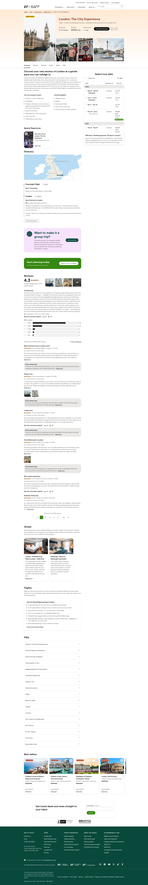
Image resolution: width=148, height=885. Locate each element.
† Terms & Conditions (62, 877)
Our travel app (68, 847)
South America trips (50, 842)
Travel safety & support (71, 844)
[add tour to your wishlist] (112, 29)
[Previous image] (43, 772)
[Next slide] (123, 776)
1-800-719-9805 (29, 842)
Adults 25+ (107, 844)
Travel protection (69, 839)
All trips (46, 853)
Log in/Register (115, 3)
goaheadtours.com (50, 860)
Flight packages (69, 836)
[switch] (26, 133)
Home (26, 12)
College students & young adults (114, 842)
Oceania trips (48, 850)
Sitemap (81, 877)
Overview (27, 65)
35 (64, 517)
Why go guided (88, 842)
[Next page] (68, 517)
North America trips (50, 839)
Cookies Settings (88, 877)
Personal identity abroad (71, 850)
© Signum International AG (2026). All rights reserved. (109, 877)
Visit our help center (92, 3)
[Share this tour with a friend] (116, 29)
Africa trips (47, 844)
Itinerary (35, 65)
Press (25, 839)
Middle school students (111, 836)
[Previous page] (37, 517)
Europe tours (38, 12)
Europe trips (48, 836)
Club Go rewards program (92, 844)
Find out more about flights (35, 627)
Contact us (27, 836)
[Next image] (46, 772)
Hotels (51, 65)
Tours (31, 12)
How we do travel (89, 839)
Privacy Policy (73, 877)
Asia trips (47, 847)
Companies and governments (113, 850)
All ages (106, 853)
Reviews (43, 65)
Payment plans (68, 842)
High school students (110, 839)
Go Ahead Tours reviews (91, 847)
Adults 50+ (107, 847)
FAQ (64, 65)
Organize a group (104, 3)
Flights (58, 65)
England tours (47, 12)
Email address (93, 806)
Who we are (87, 836)
